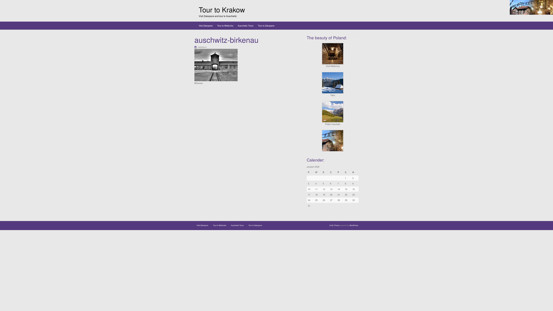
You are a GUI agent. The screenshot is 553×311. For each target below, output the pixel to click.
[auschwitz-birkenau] (216, 64)
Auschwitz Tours (245, 25)
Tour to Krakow (222, 9)
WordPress (354, 225)
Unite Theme (334, 225)
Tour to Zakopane (266, 25)
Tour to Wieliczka (225, 25)
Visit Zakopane (206, 25)
